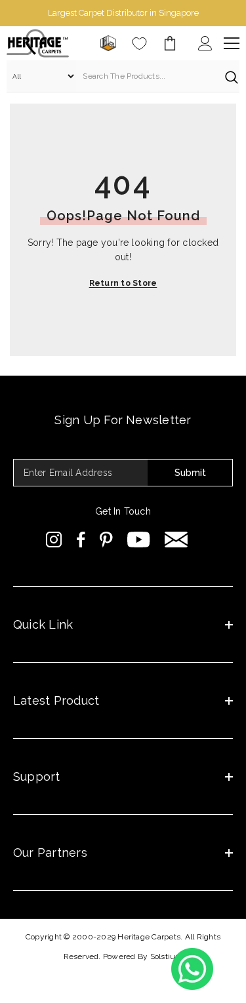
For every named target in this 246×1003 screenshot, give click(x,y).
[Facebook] (81, 539)
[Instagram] (54, 539)
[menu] (231, 43)
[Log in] (205, 43)
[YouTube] (139, 539)
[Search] (123, 76)
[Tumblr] (176, 539)
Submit (190, 472)
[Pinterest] (106, 539)
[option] (123, 13)
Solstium (166, 956)
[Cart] (170, 43)
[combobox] (147, 76)
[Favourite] (139, 43)
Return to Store (123, 283)
